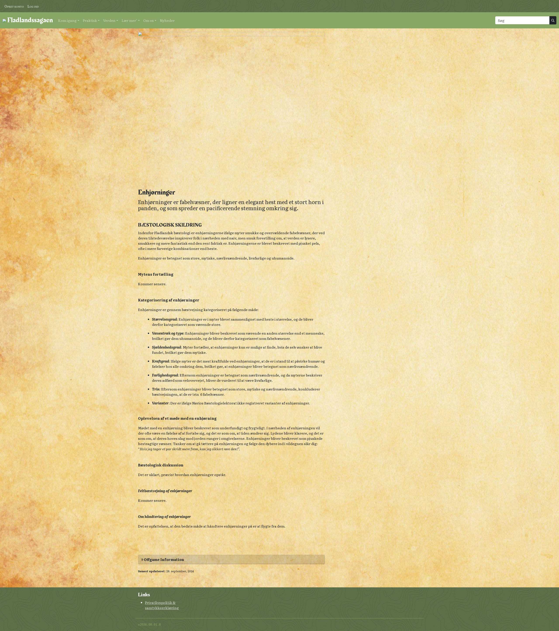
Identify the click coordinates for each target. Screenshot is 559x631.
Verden (109, 20)
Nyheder (167, 20)
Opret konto (14, 6)
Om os (148, 20)
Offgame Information (163, 559)
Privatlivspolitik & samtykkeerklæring (162, 605)
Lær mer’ (129, 20)
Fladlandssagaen (29, 20)
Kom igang (67, 20)
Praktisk (90, 20)
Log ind (33, 6)
